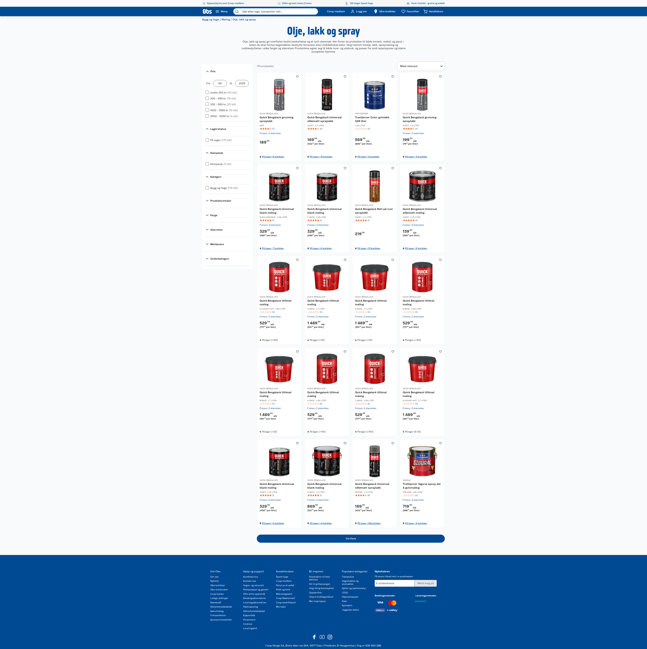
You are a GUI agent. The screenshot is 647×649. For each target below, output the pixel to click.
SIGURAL (407, 480)
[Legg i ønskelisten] (297, 77)
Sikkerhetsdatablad (221, 606)
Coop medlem (284, 581)
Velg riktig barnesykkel (321, 588)
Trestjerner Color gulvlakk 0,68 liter (372, 119)
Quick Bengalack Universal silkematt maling (420, 210)
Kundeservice (250, 576)
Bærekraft (215, 602)
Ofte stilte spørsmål (254, 594)
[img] (279, 129)
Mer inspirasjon (317, 601)
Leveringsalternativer (254, 602)
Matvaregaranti (284, 594)
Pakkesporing (250, 606)
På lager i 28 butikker (369, 523)
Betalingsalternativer (254, 598)
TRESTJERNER (361, 113)
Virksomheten (218, 615)
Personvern (249, 619)
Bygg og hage (210, 19)
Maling (226, 19)
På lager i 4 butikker (416, 156)
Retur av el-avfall (285, 585)
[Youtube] (322, 637)
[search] (237, 11)
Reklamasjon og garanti (255, 589)
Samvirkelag (217, 611)
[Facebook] (314, 637)
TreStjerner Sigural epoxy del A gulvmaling (422, 485)
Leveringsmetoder (425, 595)
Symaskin (347, 605)
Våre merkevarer (219, 589)
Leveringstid (250, 628)
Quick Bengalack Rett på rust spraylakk (374, 210)
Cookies (247, 624)
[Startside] (207, 11)
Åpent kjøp (282, 576)
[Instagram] (329, 637)
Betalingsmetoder (385, 595)
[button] (351, 539)
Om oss (214, 576)
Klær (344, 601)
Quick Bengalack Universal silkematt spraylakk (324, 119)
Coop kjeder (217, 594)
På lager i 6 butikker (273, 156)
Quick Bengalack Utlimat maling (275, 302)
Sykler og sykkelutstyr (354, 588)
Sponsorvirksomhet (221, 619)
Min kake (281, 606)
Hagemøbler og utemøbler (350, 582)
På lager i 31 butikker (321, 156)
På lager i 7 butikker (273, 248)
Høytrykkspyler (350, 596)
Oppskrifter (315, 592)
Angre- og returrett (253, 585)
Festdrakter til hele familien (319, 578)
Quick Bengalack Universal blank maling (277, 210)
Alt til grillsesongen (319, 584)
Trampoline (348, 576)
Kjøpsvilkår (249, 615)
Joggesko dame (350, 609)
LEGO (345, 592)
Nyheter (214, 581)
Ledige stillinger (219, 598)
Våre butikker (217, 585)
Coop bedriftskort (286, 602)
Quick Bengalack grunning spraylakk (276, 119)
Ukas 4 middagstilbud (321, 596)
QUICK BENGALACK (269, 113)
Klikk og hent (283, 589)
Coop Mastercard (285, 598)
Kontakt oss (249, 581)
